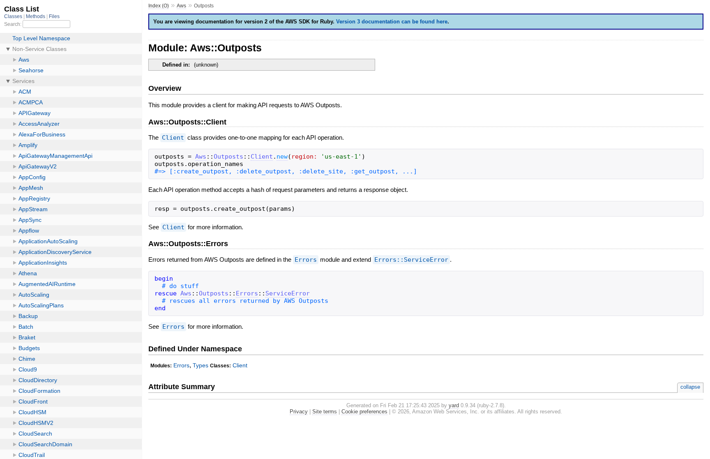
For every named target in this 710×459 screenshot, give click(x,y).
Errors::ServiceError (411, 259)
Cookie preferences (364, 411)
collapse (690, 387)
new (282, 156)
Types (200, 365)
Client (173, 137)
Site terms (324, 411)
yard (454, 405)
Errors (306, 259)
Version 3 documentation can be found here (391, 21)
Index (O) (158, 6)
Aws (181, 6)
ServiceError (287, 293)
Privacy (299, 411)
